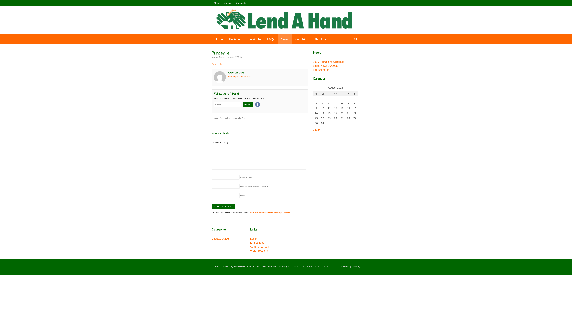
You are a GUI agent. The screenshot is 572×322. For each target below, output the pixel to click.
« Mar (316, 129)
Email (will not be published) (254, 186)
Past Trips (301, 39)
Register (234, 39)
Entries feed (257, 242)
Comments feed (259, 246)
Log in (253, 238)
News (284, 39)
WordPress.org (259, 250)
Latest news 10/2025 (325, 65)
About (216, 3)
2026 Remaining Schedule (328, 61)
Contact (227, 3)
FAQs (271, 39)
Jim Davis (219, 57)
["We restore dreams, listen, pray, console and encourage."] (287, 29)
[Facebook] (257, 104)
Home (219, 39)
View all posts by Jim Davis (241, 77)
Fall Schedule (321, 69)
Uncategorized (220, 238)
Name (246, 177)
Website (243, 195)
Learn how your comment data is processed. (270, 213)
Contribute (241, 3)
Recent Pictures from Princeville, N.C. (229, 118)
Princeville (217, 64)
